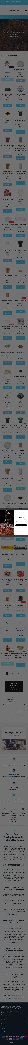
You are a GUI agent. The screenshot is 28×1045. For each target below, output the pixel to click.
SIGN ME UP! (21, 525)
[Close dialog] (27, 510)
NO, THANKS (21, 527)
